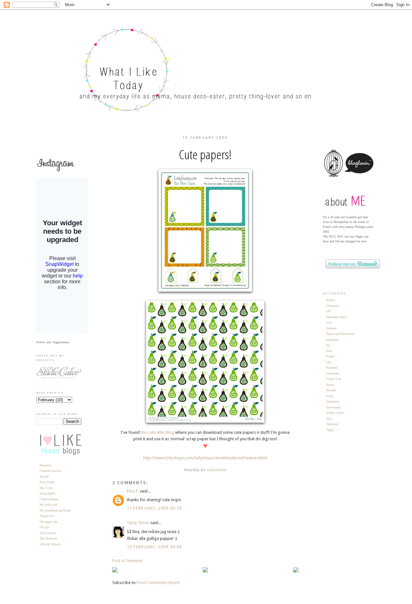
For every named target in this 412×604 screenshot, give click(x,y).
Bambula (45, 465)
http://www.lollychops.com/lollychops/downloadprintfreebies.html (205, 457)
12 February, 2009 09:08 (154, 546)
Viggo (330, 430)
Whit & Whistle (50, 544)
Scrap (329, 396)
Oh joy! (45, 527)
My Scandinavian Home (55, 510)
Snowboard (333, 407)
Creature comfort (50, 470)
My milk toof (48, 504)
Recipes (331, 390)
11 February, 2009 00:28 (154, 508)
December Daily (336, 317)
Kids (329, 351)
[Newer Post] (114, 571)
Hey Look (46, 488)
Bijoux (330, 300)
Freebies (331, 328)
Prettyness (332, 373)
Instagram (332, 339)
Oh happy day (49, 521)
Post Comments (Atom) (158, 582)
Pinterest (331, 367)
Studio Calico (335, 412)
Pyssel (330, 384)
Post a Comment (127, 560)
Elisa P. (133, 491)
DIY (329, 311)
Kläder (330, 356)
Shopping (332, 401)
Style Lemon (48, 533)
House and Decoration (340, 334)
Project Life (333, 379)
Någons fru (47, 516)
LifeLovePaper (49, 499)
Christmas (332, 305)
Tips (329, 418)
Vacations (332, 424)
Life (328, 362)
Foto (329, 322)
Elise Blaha (47, 482)
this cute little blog (157, 432)
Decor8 (44, 476)
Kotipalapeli (47, 493)
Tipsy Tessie (138, 522)
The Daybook (48, 538)
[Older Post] (295, 571)
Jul (328, 345)
